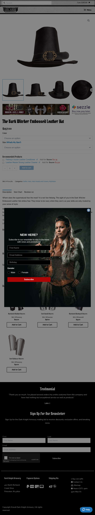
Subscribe (29, 279)
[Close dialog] (88, 210)
